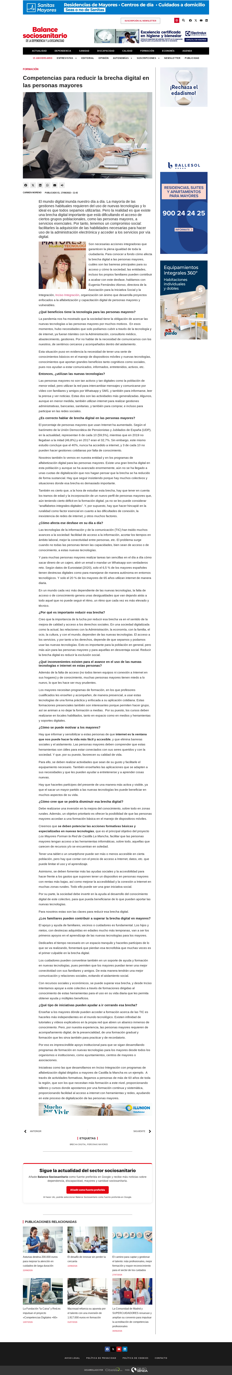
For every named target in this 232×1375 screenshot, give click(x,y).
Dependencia (63, 51)
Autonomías (121, 58)
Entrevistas (65, 58)
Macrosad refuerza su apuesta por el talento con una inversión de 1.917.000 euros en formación (87, 1313)
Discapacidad (105, 51)
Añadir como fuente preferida (87, 1189)
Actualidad (39, 51)
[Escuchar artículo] (62, 185)
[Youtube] (201, 20)
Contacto (161, 1358)
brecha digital (78, 1144)
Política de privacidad (101, 1358)
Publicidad (192, 58)
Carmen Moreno (32, 192)
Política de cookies (136, 1358)
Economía (168, 51)
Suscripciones (146, 58)
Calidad (127, 51)
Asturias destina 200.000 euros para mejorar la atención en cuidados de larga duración (40, 1261)
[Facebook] (190, 20)
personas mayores (97, 1144)
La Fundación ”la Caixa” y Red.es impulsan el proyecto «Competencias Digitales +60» (41, 1313)
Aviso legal (72, 1358)
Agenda (187, 51)
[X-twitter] (195, 20)
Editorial (87, 58)
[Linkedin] (206, 20)
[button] (26, 185)
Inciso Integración (67, 295)
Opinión (103, 58)
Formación (147, 51)
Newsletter (172, 58)
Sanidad (84, 51)
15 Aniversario (43, 58)
